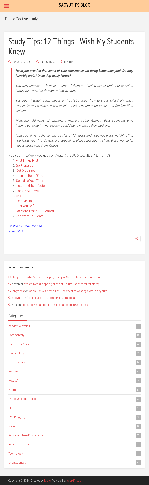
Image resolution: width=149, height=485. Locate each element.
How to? (68, 61)
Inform (73, 389)
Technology (73, 453)
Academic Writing (73, 325)
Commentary (73, 335)
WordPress (74, 480)
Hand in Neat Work (28, 191)
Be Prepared (24, 165)
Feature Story (73, 353)
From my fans (73, 362)
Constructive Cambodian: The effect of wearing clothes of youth (68, 291)
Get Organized (26, 170)
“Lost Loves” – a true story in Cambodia (51, 297)
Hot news (73, 371)
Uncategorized (73, 462)
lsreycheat (18, 291)
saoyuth (17, 297)
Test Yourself (25, 206)
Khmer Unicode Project (73, 398)
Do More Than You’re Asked (35, 211)
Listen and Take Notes (31, 186)
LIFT (73, 408)
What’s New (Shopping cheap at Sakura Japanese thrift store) (64, 277)
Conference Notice (73, 344)
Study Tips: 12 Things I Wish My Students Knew (71, 46)
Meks (47, 480)
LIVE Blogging (73, 417)
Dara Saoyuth (48, 61)
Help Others (24, 201)
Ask (18, 196)
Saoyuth (17, 277)
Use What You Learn (29, 216)
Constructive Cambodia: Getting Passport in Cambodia (54, 304)
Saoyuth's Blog (75, 5)
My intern (73, 426)
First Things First (27, 160)
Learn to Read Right (29, 176)
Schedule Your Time (29, 181)
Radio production (73, 444)
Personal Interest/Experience (73, 435)
